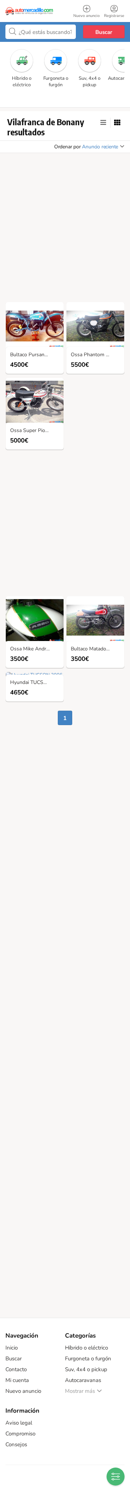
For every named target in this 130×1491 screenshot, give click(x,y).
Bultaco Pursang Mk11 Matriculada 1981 (36, 355)
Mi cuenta (17, 1380)
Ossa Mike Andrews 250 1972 (36, 649)
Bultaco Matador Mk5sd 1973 (97, 649)
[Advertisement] (65, 230)
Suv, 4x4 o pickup (86, 1369)
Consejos (16, 1444)
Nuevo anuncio (23, 1391)
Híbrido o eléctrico (86, 1347)
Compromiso (20, 1433)
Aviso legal (18, 1423)
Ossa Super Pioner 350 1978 (36, 431)
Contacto (16, 1369)
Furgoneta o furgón (88, 1358)
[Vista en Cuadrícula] (117, 123)
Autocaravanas (83, 1380)
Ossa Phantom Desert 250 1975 (97, 355)
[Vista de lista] (103, 123)
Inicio (11, 1347)
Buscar (103, 32)
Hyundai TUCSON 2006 (36, 683)
